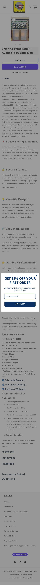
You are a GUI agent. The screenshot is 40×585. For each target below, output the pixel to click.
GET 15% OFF (20, 304)
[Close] (36, 275)
